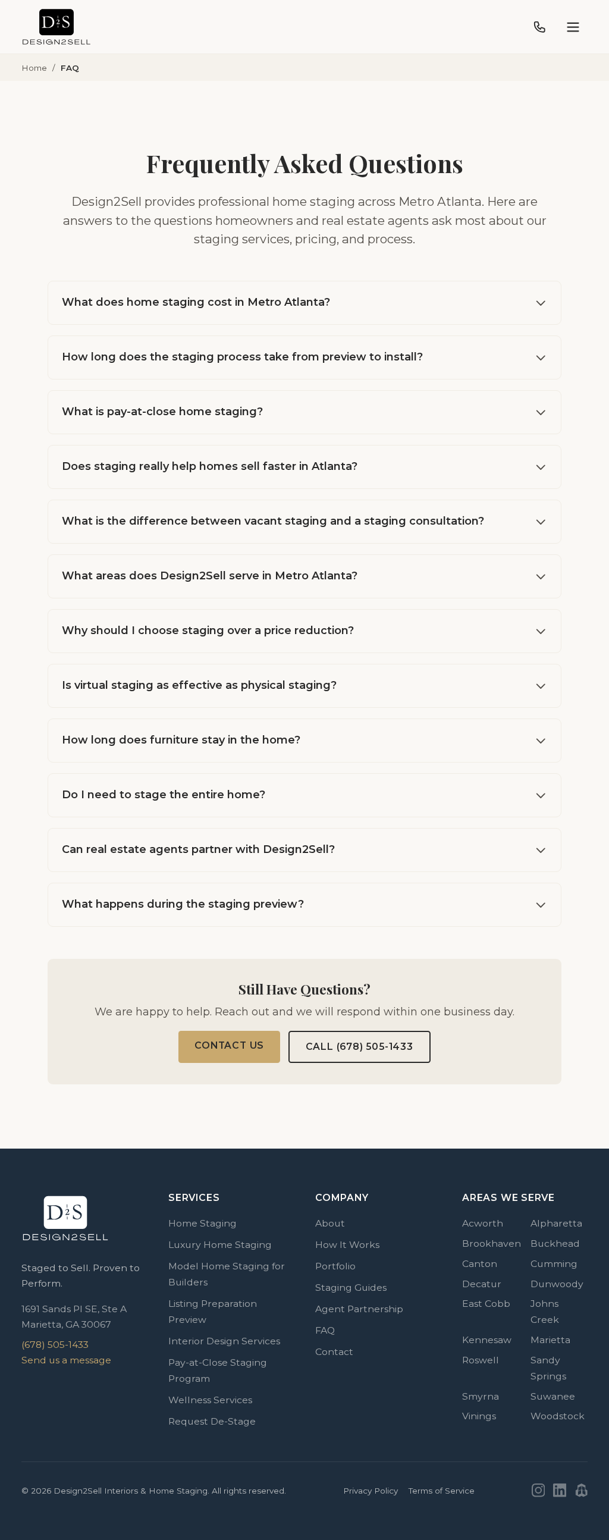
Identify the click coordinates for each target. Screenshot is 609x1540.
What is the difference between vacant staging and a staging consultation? (273, 521)
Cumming (553, 1263)
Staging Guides (351, 1287)
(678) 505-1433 (55, 1344)
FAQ (325, 1330)
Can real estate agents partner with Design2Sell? (198, 849)
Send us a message (66, 1360)
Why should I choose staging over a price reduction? (208, 630)
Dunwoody (556, 1284)
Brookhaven (491, 1243)
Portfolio (335, 1266)
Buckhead (555, 1243)
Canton (479, 1263)
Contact (334, 1351)
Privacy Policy (370, 1490)
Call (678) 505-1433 (359, 1046)
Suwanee (552, 1396)
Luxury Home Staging (220, 1244)
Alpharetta (556, 1223)
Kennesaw (486, 1339)
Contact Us (229, 1045)
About (330, 1223)
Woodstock (557, 1416)
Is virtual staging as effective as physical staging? (199, 685)
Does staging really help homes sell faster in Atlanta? (209, 466)
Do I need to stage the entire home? (163, 794)
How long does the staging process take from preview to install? (242, 356)
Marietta (550, 1339)
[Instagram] (538, 1490)
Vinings (479, 1416)
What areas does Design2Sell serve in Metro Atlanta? (209, 575)
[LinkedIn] (560, 1490)
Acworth (482, 1223)
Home (34, 68)
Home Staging (202, 1223)
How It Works (347, 1244)
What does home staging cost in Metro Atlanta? (196, 302)
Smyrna (480, 1396)
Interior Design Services (224, 1341)
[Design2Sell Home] (56, 26)
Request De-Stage (212, 1421)
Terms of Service (442, 1490)
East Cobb (486, 1303)
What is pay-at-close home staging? (162, 411)
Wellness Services (210, 1400)
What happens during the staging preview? (183, 904)
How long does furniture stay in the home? (181, 740)
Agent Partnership (359, 1309)
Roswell (480, 1360)
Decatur (481, 1284)
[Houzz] (581, 1490)
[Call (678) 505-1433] (539, 27)
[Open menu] (573, 27)
